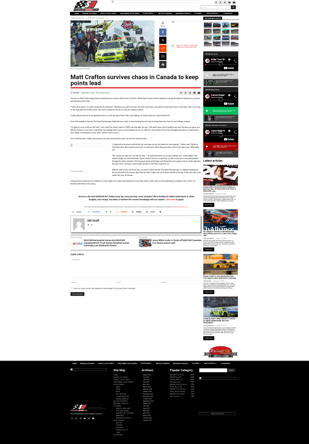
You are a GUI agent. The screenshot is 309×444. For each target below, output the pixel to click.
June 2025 (146, 408)
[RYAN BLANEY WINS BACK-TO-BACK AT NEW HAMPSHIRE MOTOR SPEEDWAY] (220, 306)
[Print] (162, 64)
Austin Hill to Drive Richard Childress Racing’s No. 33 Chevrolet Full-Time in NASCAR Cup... (219, 189)
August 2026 (147, 375)
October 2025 (147, 399)
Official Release (208, 194)
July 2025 (146, 406)
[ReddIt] (162, 48)
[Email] (162, 56)
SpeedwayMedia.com (181, 207)
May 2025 (146, 411)
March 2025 (147, 415)
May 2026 (146, 382)
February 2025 (147, 418)
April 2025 (146, 413)
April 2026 (146, 384)
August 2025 (147, 403)
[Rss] (89, 418)
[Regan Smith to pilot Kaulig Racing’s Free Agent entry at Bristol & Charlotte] (220, 264)
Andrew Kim (207, 281)
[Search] (233, 7)
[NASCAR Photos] (234, 2)
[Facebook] (216, 2)
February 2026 (147, 389)
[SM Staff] (79, 224)
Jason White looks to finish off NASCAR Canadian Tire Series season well (177, 241)
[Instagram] (225, 2)
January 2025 (147, 420)
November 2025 (148, 396)
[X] (162, 40)
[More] (160, 211)
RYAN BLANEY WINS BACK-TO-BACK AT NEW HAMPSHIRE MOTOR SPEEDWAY (219, 321)
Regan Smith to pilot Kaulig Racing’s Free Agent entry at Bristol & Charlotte (219, 277)
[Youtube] (229, 2)
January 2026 (147, 391)
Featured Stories (77, 18)
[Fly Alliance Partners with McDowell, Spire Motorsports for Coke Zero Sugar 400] (220, 219)
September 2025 (148, 401)
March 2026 (147, 387)
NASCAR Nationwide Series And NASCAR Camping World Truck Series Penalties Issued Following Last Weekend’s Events (106, 243)
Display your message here (217, 413)
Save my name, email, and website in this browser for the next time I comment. (105, 288)
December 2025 (148, 394)
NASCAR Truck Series (96, 18)
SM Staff (76, 93)
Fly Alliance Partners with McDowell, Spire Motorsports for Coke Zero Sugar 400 (220, 234)
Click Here (170, 199)
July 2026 (146, 377)
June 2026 (146, 379)
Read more (208, 205)
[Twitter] (220, 2)
